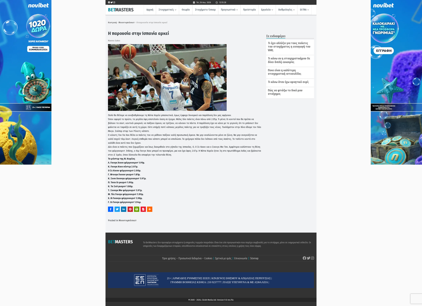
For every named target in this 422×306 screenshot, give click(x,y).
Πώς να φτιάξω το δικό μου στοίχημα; (285, 92)
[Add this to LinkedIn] (123, 209)
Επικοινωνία (240, 258)
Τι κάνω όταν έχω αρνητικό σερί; (288, 82)
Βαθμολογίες (285, 9)
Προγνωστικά (228, 9)
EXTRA (303, 9)
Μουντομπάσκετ (127, 22)
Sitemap (254, 258)
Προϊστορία (249, 9)
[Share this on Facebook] (110, 209)
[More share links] (149, 209)
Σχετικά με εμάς (223, 258)
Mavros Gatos (114, 40)
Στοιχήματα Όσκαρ (205, 9)
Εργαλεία (266, 9)
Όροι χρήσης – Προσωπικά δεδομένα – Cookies (187, 258)
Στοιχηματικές (166, 9)
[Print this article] (136, 209)
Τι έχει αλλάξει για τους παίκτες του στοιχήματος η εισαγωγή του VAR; (289, 46)
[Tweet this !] (117, 209)
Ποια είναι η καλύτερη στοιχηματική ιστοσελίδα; (284, 72)
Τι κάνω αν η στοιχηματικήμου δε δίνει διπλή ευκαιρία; (289, 60)
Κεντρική (112, 22)
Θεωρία (186, 9)
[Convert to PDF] (143, 209)
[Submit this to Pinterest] (130, 209)
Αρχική (149, 9)
